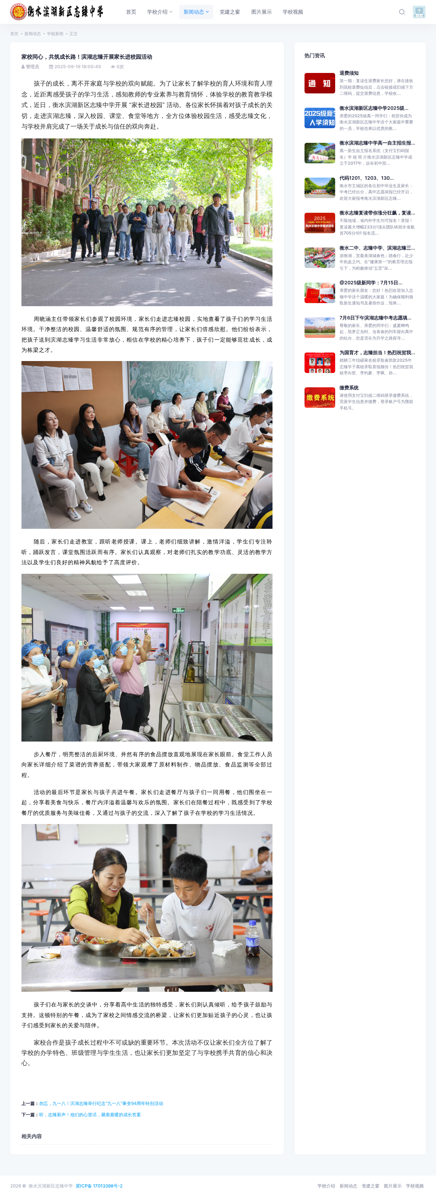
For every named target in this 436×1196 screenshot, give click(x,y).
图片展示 (393, 1185)
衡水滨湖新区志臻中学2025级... (374, 108)
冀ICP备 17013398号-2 (99, 1185)
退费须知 (349, 73)
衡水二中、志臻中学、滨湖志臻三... (377, 248)
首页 (14, 33)
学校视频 (415, 1185)
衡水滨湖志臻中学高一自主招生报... (377, 143)
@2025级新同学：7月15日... (371, 282)
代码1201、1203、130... (367, 178)
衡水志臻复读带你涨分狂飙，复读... (377, 212)
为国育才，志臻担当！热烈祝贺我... (377, 352)
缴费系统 (349, 387)
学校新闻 (55, 33)
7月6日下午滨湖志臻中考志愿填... (375, 317)
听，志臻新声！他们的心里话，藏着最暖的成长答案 (90, 1114)
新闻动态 (33, 33)
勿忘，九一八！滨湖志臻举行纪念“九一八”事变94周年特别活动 (101, 1103)
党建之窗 (370, 1185)
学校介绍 (326, 1185)
